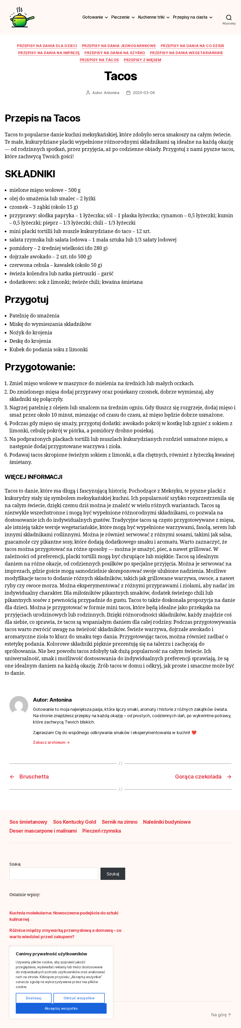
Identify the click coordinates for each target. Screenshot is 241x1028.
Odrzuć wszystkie (79, 998)
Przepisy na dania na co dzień (192, 46)
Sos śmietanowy (28, 822)
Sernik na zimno (119, 822)
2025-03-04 (144, 92)
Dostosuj (34, 998)
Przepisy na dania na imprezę (49, 53)
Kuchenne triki (151, 17)
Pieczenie (120, 17)
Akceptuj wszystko (61, 1008)
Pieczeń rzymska (101, 831)
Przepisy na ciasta (190, 17)
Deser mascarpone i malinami (43, 831)
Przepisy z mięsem (142, 60)
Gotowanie (92, 17)
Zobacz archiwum (51, 742)
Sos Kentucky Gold (74, 822)
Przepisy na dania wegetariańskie (186, 53)
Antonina (111, 92)
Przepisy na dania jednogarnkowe (119, 46)
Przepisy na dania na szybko (114, 53)
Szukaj (14, 864)
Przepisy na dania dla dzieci (47, 46)
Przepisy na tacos (99, 60)
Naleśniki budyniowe (167, 822)
